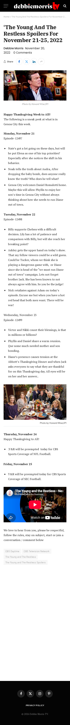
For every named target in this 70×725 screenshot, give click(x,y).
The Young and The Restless (20, 556)
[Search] (64, 6)
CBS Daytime (12, 551)
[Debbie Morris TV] (37, 6)
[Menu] (6, 6)
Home (7, 16)
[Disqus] (35, 620)
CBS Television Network (37, 551)
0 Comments (22, 53)
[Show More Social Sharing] (41, 61)
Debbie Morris (14, 48)
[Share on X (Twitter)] (26, 61)
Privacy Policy (35, 705)
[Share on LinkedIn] (34, 61)
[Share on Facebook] (19, 61)
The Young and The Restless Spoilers (25, 562)
